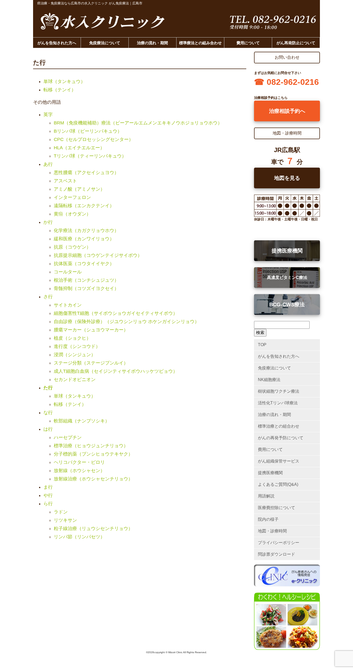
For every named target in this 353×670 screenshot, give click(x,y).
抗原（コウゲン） (72, 247)
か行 (48, 222)
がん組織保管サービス (278, 461)
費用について (248, 43)
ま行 (48, 487)
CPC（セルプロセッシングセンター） (93, 139)
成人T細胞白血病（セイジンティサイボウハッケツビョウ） (116, 371)
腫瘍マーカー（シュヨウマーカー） (91, 329)
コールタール (68, 271)
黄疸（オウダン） (72, 214)
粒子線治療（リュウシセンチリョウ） (93, 528)
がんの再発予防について (280, 438)
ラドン (61, 512)
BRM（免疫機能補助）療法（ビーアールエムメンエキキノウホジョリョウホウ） (138, 122)
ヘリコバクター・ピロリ (79, 462)
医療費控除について (276, 507)
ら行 (48, 503)
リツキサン (65, 520)
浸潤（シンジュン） (75, 354)
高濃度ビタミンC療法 (287, 277)
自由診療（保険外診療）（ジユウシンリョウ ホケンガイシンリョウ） (126, 321)
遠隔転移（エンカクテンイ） (84, 205)
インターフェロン (72, 197)
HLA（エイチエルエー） (79, 147)
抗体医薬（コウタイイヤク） (84, 263)
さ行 (48, 296)
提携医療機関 (287, 251)
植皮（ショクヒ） (72, 338)
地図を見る (287, 178)
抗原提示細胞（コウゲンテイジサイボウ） (98, 255)
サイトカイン (68, 305)
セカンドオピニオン (75, 379)
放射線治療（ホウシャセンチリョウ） (93, 478)
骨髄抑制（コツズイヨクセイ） (86, 288)
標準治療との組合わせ (278, 426)
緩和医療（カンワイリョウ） (84, 238)
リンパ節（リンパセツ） (79, 536)
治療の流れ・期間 (152, 43)
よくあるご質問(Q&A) (278, 484)
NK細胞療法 (269, 379)
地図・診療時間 (272, 531)
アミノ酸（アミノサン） (79, 189)
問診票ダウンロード (276, 554)
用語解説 (266, 496)
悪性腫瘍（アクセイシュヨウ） (86, 172)
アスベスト (65, 180)
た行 (48, 387)
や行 (48, 495)
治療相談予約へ (287, 111)
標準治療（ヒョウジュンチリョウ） (91, 445)
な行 (48, 412)
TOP (262, 345)
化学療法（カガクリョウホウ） (86, 230)
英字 (48, 114)
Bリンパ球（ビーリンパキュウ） (88, 131)
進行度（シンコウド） (77, 346)
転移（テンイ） (59, 89)
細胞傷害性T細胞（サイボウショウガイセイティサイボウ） (116, 313)
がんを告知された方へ (56, 43)
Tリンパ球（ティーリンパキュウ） (90, 156)
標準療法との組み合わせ (200, 43)
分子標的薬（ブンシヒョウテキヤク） (93, 454)
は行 (48, 429)
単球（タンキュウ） (64, 81)
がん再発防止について (296, 43)
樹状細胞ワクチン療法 (278, 391)
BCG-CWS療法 (287, 304)
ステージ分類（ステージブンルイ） (91, 363)
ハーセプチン (68, 437)
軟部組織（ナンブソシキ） (82, 420)
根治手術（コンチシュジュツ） (86, 280)
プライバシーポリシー (278, 542)
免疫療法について (104, 43)
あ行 (48, 164)
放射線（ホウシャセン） (79, 470)
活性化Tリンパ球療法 (278, 403)
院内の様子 (268, 519)
